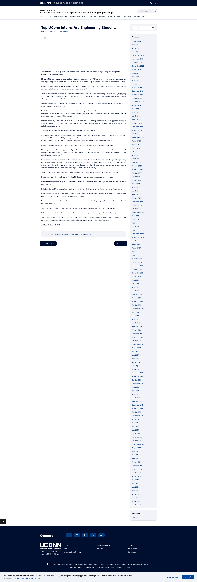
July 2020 (135, 252)
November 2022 (138, 170)
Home (66, 545)
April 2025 (135, 80)
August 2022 (136, 180)
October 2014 (136, 441)
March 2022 (136, 191)
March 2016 (136, 398)
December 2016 (137, 373)
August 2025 (136, 70)
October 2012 (136, 505)
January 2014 (136, 462)
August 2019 (136, 277)
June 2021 (135, 216)
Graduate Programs (77, 17)
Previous (48, 244)
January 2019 (136, 298)
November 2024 (138, 95)
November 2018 (137, 302)
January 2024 (137, 123)
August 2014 (136, 448)
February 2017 (137, 366)
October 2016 (136, 380)
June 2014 (135, 455)
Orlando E (65, 32)
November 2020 (138, 237)
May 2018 (135, 316)
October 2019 (136, 269)
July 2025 (135, 73)
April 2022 (135, 187)
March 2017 (136, 362)
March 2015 (136, 434)
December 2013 (137, 466)
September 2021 (138, 212)
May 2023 (135, 152)
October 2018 (136, 305)
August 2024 (136, 105)
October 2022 (137, 173)
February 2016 (137, 401)
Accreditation (139, 17)
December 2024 (138, 91)
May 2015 (135, 430)
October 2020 (137, 241)
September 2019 (138, 273)
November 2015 (137, 409)
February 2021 (137, 230)
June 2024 (136, 109)
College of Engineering (49, 10)
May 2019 (135, 284)
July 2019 (135, 280)
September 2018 (138, 309)
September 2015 (138, 416)
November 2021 (137, 205)
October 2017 (136, 341)
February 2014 (137, 458)
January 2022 (137, 198)
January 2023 (137, 166)
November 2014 (137, 437)
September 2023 (138, 137)
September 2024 (138, 102)
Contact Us (127, 17)
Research (91, 17)
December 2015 (137, 405)
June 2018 (135, 312)
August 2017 (136, 348)
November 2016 (137, 376)
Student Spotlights (87, 234)
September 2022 (138, 177)
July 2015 (135, 423)
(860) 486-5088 (97, 568)
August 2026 (136, 41)
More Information (172, 577)
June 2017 (135, 351)
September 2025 (138, 66)
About (42, 17)
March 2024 (136, 116)
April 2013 (135, 491)
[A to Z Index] (155, 3)
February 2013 (137, 498)
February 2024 (137, 120)
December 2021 (137, 202)
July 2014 (135, 451)
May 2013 (135, 487)
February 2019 (137, 294)
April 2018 (135, 319)
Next (120, 244)
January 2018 (136, 330)
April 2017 (135, 359)
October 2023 (137, 134)
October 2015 (136, 412)
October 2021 (136, 209)
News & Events (113, 17)
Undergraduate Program (57, 17)
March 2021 (136, 227)
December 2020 (138, 234)
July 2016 (135, 387)
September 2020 (138, 244)
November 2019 (137, 266)
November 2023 (138, 130)
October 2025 (137, 63)
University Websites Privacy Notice (27, 578)
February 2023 (137, 162)
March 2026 (136, 48)
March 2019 (136, 291)
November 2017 (137, 337)
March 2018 (136, 323)
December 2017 (137, 334)
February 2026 (137, 52)
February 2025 (137, 84)
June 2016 (135, 391)
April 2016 (135, 394)
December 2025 (138, 55)
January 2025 (137, 88)
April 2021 (135, 223)
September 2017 (137, 344)
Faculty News (135, 517)
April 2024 (135, 112)
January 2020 (137, 259)
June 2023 (136, 148)
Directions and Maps (122, 568)
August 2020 (136, 248)
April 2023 (135, 155)
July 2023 (135, 145)
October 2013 (136, 473)
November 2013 (137, 469)
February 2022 (137, 195)
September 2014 (138, 444)
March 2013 (136, 494)
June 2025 (136, 77)
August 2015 (136, 419)
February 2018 (137, 327)
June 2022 (136, 184)
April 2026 (135, 45)
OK (186, 577)
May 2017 (135, 355)
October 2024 (137, 98)
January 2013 (136, 501)
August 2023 (136, 141)
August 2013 (136, 476)
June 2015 (135, 426)
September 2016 (138, 384)
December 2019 (137, 262)
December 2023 (138, 127)
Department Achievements (70, 234)
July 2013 (135, 480)
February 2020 (137, 255)
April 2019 (135, 287)
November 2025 (138, 59)
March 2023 (136, 159)
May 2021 (135, 220)
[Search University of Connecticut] (151, 3)
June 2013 (135, 483)
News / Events (133, 549)
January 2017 (136, 369)
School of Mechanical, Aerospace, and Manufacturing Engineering (76, 12)
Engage (101, 17)
